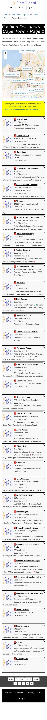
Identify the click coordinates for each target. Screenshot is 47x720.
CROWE (19, 642)
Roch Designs (22, 512)
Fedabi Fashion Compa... (28, 51)
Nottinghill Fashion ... (21, 93)
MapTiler (23, 97)
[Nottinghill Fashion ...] (20, 88)
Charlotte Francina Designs (27, 364)
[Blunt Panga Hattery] (11, 70)
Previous (20, 679)
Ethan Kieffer (22, 446)
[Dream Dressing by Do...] (19, 86)
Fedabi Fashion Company (27, 185)
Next (28, 679)
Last (35, 679)
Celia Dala (30, 80)
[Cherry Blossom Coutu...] (34, 85)
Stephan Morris (11, 74)
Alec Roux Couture (24, 413)
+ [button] (5, 53)
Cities (22, 8)
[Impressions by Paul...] (40, 69)
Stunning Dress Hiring (25, 266)
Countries (34, 8)
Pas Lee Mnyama (24, 315)
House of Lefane (37, 89)
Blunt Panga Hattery (25, 234)
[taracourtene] (26, 63)
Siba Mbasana (23, 479)
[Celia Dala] (30, 74)
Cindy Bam (21, 152)
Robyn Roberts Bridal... (20, 80)
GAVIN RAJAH (23, 136)
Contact (19, 693)
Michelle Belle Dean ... (38, 83)
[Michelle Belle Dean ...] (37, 78)
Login (22, 699)
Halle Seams (21, 299)
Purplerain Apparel (24, 348)
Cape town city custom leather (29, 577)
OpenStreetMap (32, 97)
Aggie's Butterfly (23, 250)
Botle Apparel (22, 659)
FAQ (40, 693)
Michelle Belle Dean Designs (28, 561)
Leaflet (17, 97)
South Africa (15, 15)
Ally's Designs (22, 430)
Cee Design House (24, 381)
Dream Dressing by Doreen (27, 528)
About (9, 693)
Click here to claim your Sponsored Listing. (23, 109)
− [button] (5, 56)
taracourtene (27, 68)
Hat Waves (21, 283)
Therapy (19, 201)
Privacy (30, 693)
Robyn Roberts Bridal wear (28, 217)
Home (13, 8)
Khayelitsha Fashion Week (28, 168)
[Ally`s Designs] (28, 85)
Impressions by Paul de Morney (29, 593)
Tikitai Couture (22, 610)
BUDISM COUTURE (24, 495)
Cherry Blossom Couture (27, 332)
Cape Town (26, 15)
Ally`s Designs (29, 90)
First (11, 679)
